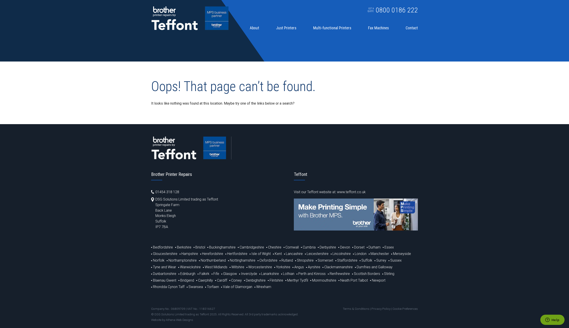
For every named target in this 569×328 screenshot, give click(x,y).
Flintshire (276, 280)
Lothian (288, 274)
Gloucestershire (165, 254)
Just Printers (286, 28)
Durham (375, 247)
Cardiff (222, 280)
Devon (345, 247)
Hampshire (189, 254)
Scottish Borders (367, 274)
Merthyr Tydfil (297, 280)
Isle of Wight (261, 254)
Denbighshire (256, 280)
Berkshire (184, 247)
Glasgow (230, 274)
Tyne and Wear (164, 267)
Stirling (389, 274)
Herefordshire (212, 254)
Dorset (359, 247)
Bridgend (187, 280)
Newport (378, 280)
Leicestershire (318, 254)
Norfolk (158, 260)
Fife (216, 274)
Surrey (381, 260)
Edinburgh (187, 274)
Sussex (396, 260)
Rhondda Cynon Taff (168, 287)
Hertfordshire (237, 254)
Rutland (287, 260)
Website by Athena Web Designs (172, 320)
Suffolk (366, 260)
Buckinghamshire (222, 247)
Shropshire (305, 260)
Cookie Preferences (405, 308)
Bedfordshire (163, 247)
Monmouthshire (324, 280)
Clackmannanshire (338, 267)
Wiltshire (237, 267)
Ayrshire (314, 267)
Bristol (200, 247)
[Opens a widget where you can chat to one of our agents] (552, 320)
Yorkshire (283, 267)
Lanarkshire (270, 274)
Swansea (195, 287)
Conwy (236, 280)
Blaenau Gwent (164, 280)
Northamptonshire (182, 260)
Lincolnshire (342, 254)
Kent (278, 254)
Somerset (325, 260)
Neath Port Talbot (354, 280)
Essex (389, 247)
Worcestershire (260, 267)
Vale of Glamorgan (237, 287)
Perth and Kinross (312, 274)
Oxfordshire (268, 260)
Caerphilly (205, 280)
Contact (412, 28)
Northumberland (213, 260)
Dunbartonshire (164, 274)
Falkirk (204, 274)
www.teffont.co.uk (351, 192)
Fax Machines (378, 28)
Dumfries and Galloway (375, 267)
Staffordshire (347, 260)
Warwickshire (190, 267)
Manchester (380, 254)
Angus (299, 267)
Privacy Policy (381, 308)
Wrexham (263, 287)
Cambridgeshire (252, 247)
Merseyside (402, 254)
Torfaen (213, 287)
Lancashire (294, 254)
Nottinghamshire (242, 260)
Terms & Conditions (356, 308)
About (254, 28)
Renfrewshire (340, 274)
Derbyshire (328, 247)
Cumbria (309, 247)
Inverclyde (249, 274)
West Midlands (216, 267)
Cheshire (274, 247)
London (361, 254)
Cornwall (292, 247)
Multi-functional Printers (332, 28)
